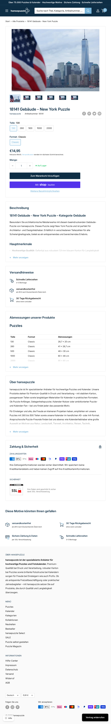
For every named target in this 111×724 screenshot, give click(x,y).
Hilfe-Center (11, 660)
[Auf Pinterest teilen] (89, 114)
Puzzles (9, 606)
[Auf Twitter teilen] (94, 114)
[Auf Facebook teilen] (84, 114)
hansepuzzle (15, 113)
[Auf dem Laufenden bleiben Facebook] (7, 707)
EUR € (25, 695)
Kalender (9, 611)
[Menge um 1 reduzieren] (12, 166)
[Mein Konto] (98, 10)
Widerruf (9, 678)
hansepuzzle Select (15, 633)
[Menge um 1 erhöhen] (30, 166)
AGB (7, 682)
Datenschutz (11, 669)
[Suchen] (88, 11)
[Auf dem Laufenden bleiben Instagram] (12, 707)
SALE (8, 637)
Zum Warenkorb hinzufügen (44, 175)
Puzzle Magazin (13, 646)
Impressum (11, 665)
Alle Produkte (18, 21)
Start (7, 21)
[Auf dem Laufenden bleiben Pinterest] (17, 707)
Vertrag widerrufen (95, 717)
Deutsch (10, 695)
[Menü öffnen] (6, 11)
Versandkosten (27, 155)
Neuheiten (10, 624)
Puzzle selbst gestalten (16, 642)
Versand (9, 674)
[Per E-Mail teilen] (99, 114)
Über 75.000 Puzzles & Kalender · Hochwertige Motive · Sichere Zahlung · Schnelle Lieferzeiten (55, 2)
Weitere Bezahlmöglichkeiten (45, 191)
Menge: (13, 160)
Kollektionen (11, 620)
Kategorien (11, 615)
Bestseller (10, 628)
